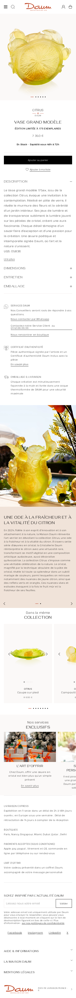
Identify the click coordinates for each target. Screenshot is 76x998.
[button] (70, 7)
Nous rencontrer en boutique (30, 334)
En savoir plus (19, 364)
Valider (64, 903)
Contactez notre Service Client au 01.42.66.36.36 (33, 326)
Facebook (15, 932)
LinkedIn (55, 932)
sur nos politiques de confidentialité (43, 923)
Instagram (35, 932)
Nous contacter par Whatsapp (30, 319)
